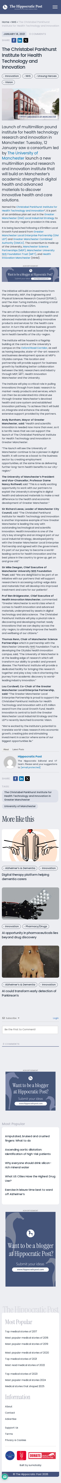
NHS (13, 22)
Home (5, 22)
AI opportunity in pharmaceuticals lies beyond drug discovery (30, 935)
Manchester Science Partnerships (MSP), (25, 248)
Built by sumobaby (30, 1465)
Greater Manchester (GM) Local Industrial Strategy (28, 216)
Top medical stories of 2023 (21, 1374)
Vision (9, 82)
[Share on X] (25, 40)
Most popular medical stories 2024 (25, 1380)
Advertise (10, 1419)
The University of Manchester (20, 155)
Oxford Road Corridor (34, 348)
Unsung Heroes (47, 76)
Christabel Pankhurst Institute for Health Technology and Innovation (29, 208)
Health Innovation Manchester (26, 256)
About (6, 749)
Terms (9, 1434)
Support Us (11, 1428)
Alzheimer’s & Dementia (20, 868)
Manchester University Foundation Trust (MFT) (28, 252)
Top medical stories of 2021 (21, 1359)
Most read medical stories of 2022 (25, 1365)
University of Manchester (41, 116)
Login (55, 1018)
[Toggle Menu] (55, 6)
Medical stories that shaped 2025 (24, 1386)
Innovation (12, 76)
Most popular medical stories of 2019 (26, 1344)
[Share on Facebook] (14, 40)
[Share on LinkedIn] (20, 40)
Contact (10, 1413)
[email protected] (31, 767)
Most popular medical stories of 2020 (27, 1352)
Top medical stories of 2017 (21, 1331)
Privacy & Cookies (15, 1440)
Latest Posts (18, 749)
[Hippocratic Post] (10, 762)
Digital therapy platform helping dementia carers (25, 876)
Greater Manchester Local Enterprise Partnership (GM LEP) (30, 235)
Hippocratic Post (30, 756)
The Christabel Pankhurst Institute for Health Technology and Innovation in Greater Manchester (28, 795)
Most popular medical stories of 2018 (26, 1338)
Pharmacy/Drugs (36, 926)
